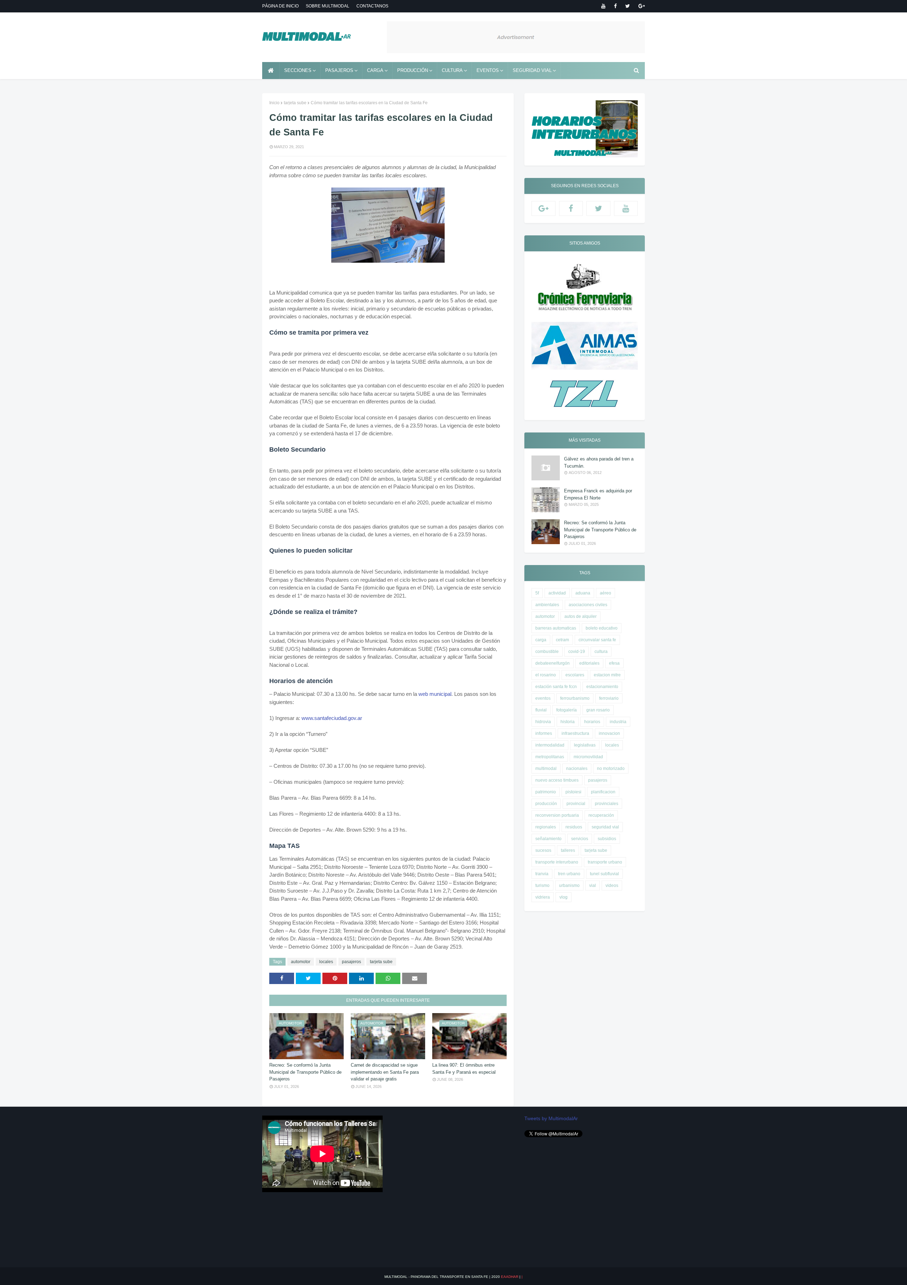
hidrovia (543, 721)
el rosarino (545, 674)
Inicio (274, 102)
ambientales (547, 604)
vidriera (542, 897)
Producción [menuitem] (412, 70)
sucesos (543, 850)
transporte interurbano (556, 862)
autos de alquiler (580, 616)
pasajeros (351, 961)
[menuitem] (271, 70)
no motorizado (611, 768)
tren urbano (569, 873)
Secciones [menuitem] (297, 70)
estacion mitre (607, 674)
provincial (576, 803)
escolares (574, 674)
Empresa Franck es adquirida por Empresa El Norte (598, 494)
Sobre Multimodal (327, 6)
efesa (614, 663)
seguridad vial (605, 827)
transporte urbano (605, 862)
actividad (557, 593)
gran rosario (598, 710)
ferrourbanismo (575, 698)
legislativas (585, 745)
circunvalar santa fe (597, 639)
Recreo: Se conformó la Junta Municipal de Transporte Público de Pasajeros (305, 1072)
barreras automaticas (555, 628)
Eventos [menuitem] (488, 70)
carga (540, 639)
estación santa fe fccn (556, 686)
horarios (592, 721)
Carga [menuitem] (375, 70)
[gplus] (640, 6)
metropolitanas (549, 756)
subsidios (607, 838)
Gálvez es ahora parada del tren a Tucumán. (598, 462)
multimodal (546, 768)
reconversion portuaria (557, 815)
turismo (542, 885)
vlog (563, 897)
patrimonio (545, 791)
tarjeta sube (295, 102)
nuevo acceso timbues (557, 780)
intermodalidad (549, 745)
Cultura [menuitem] (452, 70)
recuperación (601, 815)
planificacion (603, 791)
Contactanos (372, 6)
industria (618, 721)
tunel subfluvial (604, 873)
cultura (601, 651)
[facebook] (615, 6)
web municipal (434, 694)
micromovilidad (588, 756)
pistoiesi (573, 791)
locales (326, 961)
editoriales (589, 663)
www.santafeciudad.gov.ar (332, 718)
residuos (573, 827)
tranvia (541, 873)
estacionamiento (602, 686)
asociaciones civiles (588, 604)
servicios (579, 838)
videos (611, 885)
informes (543, 733)
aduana (582, 593)
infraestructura (575, 733)
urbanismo (569, 885)
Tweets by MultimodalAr (551, 1118)
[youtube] (603, 6)
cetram (562, 639)
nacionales (576, 768)
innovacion (609, 733)
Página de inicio (280, 6)
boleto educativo (602, 628)
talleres (568, 850)
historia (567, 721)
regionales (545, 827)
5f (537, 593)
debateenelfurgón (552, 663)
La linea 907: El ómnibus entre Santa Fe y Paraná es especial (464, 1068)
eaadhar (509, 1277)
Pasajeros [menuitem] (339, 70)
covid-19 (576, 651)
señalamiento (548, 838)
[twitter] (627, 6)
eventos (543, 698)
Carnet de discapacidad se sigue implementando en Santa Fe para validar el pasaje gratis (385, 1072)
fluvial (541, 710)
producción (546, 803)
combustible (547, 651)
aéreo (605, 593)
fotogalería (566, 710)
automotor (300, 961)
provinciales (606, 803)
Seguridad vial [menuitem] (532, 70)
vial (592, 885)
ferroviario (609, 698)
